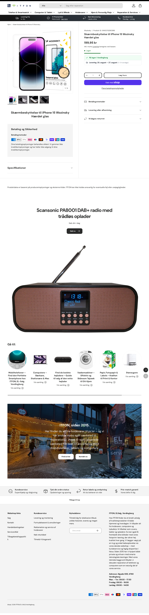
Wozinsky (87, 30)
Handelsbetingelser (15, 527)
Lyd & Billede (64, 12)
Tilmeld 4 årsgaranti (42, 539)
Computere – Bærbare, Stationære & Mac (40, 375)
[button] (140, 5)
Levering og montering (43, 518)
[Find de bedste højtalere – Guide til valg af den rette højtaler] (63, 359)
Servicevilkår (12, 532)
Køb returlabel (40, 535)
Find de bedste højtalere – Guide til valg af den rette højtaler (63, 377)
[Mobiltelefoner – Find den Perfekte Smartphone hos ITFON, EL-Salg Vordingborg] (17, 359)
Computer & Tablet (43, 12)
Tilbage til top (74, 500)
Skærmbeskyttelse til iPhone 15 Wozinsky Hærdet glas (27, 24)
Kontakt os (83, 457)
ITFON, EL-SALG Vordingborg (25, 605)
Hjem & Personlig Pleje (101, 12)
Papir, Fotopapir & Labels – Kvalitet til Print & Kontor (109, 375)
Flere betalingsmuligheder (113, 88)
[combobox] (81, 5)
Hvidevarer (80, 12)
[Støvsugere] (131, 359)
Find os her (66, 457)
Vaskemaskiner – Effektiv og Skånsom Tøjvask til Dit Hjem (86, 377)
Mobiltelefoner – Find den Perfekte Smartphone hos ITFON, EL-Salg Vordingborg (17, 378)
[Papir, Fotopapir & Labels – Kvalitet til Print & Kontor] (108, 359)
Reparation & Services (127, 12)
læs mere (64, 19)
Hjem (9, 24)
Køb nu (73, 231)
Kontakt (10, 522)
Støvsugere (132, 372)
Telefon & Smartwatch (18, 12)
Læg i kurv (123, 75)
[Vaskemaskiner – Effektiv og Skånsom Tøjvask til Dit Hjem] (85, 359)
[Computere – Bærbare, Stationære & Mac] (39, 359)
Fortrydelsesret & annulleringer (47, 522)
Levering (96, 47)
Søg (9, 518)
